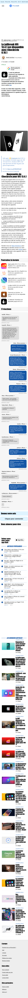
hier (10, 85)
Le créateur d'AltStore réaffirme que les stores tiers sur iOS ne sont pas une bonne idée (21, 797)
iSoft (3, 950)
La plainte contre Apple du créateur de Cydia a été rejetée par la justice (21, 914)
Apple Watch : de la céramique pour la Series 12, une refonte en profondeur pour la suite (14, 585)
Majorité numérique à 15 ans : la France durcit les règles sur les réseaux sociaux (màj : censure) (12, 573)
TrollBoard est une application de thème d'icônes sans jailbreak (21, 780)
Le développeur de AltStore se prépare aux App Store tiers (21, 766)
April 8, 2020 (16, 171)
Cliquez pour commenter (14, 519)
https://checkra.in (16, 246)
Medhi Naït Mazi (10, 57)
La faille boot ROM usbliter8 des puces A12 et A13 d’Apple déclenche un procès (20, 662)
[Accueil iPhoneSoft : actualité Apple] (2, 40)
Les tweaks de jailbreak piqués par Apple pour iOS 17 (21, 741)
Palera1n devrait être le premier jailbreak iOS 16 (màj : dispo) (21, 826)
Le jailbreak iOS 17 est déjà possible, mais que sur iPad (21, 754)
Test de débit (5, 975)
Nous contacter (5, 969)
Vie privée (4, 955)
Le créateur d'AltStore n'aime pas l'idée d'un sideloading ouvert (20, 883)
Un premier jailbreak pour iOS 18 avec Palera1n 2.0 (21, 708)
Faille (4, 64)
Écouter (12, 61)
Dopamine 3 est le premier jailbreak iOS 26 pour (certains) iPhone (20, 646)
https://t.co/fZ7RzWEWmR (14, 169)
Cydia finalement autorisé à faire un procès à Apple (21, 868)
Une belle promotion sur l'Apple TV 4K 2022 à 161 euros (14, 602)
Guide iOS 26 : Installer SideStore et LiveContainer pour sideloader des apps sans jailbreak (21, 693)
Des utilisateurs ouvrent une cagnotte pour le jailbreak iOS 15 (21, 899)
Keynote (2, 1)
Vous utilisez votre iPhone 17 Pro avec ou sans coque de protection (14, 550)
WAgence (4, 989)
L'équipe (4, 952)
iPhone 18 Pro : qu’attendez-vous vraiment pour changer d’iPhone (12, 555)
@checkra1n (14, 158)
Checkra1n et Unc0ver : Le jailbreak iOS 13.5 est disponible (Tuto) (16, 294)
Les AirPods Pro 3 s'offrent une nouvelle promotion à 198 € (12, 591)
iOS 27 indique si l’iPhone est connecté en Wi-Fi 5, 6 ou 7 (14, 597)
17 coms (5, 61)
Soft (15, 6)
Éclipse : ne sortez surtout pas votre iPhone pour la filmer (13, 567)
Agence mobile (5, 986)
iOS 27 (19, 1)
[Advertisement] (14, 22)
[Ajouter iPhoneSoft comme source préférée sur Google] (14, 68)
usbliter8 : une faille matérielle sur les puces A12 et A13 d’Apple (21, 676)
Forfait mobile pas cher (7, 972)
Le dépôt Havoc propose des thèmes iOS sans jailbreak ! (21, 840)
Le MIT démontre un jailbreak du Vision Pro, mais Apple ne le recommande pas (20, 724)
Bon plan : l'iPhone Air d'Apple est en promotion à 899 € (13, 561)
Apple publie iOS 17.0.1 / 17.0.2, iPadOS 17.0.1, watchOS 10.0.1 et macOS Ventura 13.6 (17, 265)
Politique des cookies (7, 958)
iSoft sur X (4, 992)
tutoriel (21, 249)
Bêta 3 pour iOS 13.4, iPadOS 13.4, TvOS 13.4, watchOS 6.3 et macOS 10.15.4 (17, 273)
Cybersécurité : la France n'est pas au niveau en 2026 (14, 579)
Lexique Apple (5, 977)
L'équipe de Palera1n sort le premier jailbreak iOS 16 (20, 812)
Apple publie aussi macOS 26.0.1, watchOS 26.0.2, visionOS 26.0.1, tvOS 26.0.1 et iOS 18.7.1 (17, 280)
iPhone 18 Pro (14, 1)
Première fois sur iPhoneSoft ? (9, 947)
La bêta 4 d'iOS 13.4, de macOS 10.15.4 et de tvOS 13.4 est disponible (16, 287)
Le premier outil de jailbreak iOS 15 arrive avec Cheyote (20, 854)
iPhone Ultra (7, 1)
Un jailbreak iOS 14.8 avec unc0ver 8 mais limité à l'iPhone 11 (20, 929)
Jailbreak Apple (7, 40)
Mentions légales (6, 960)
